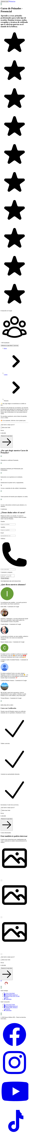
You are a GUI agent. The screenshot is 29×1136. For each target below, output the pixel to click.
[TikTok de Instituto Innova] (14, 1134)
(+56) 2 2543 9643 (10, 993)
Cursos (5, 374)
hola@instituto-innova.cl (11, 994)
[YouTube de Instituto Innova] (14, 1106)
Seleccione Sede (6, 427)
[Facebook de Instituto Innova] (14, 1048)
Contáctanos (8, 999)
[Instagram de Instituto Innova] (14, 1076)
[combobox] (1, 427)
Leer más (16, 345)
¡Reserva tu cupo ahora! (6, 345)
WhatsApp (12, 1)
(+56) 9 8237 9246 (10, 1004)
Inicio (5, 348)
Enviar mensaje (5, 578)
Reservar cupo (4, 1)
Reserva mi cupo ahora (6, 436)
